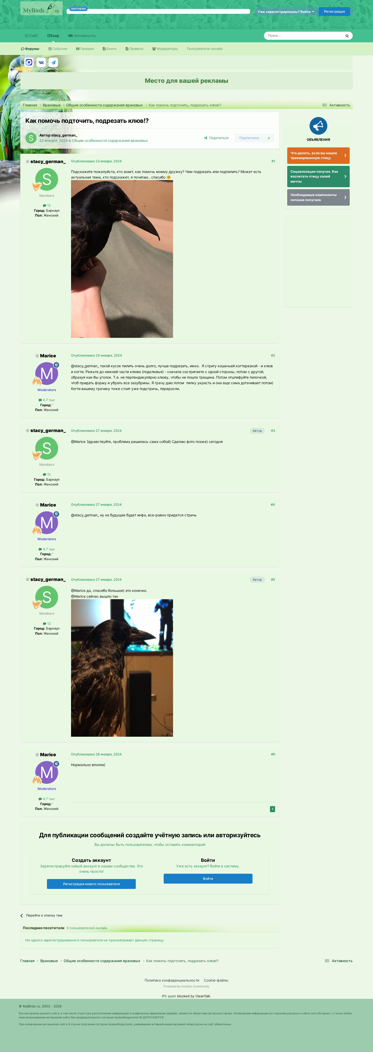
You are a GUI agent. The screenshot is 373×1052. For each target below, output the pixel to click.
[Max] (29, 62)
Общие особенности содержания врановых (110, 140)
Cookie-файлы (216, 980)
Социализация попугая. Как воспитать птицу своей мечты (314, 176)
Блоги (111, 49)
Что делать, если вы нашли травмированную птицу (314, 155)
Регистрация (334, 11)
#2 (273, 355)
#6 (273, 754)
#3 (273, 430)
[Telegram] (53, 62)
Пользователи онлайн (205, 49)
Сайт (33, 35)
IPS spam (169, 996)
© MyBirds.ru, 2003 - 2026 (40, 1006)
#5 (273, 579)
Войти (208, 878)
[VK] (41, 62)
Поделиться (217, 138)
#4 (273, 504)
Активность (84, 35)
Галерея (86, 49)
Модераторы (167, 49)
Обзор (53, 35)
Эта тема (328, 35)
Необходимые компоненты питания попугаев (314, 197)
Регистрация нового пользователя (91, 884)
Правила (135, 49)
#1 (273, 161)
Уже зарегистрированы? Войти (285, 12)
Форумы (31, 49)
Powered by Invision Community (186, 986)
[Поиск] (347, 36)
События (59, 49)
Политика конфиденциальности (172, 980)
